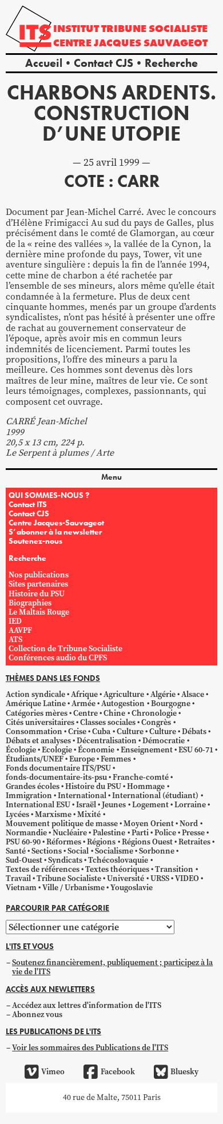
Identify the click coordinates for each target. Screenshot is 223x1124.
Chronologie (154, 713)
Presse (193, 832)
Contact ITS (28, 504)
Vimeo (53, 1071)
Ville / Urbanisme (73, 887)
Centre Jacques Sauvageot (130, 42)
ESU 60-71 (195, 749)
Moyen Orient (149, 823)
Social (78, 851)
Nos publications (39, 574)
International (82, 795)
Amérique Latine (36, 703)
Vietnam (21, 887)
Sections (46, 851)
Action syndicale (35, 694)
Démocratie (163, 740)
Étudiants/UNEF (34, 759)
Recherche (171, 62)
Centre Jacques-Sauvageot (56, 522)
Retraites (194, 841)
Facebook (117, 1071)
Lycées (17, 814)
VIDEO (187, 878)
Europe (82, 759)
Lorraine (190, 804)
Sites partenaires (38, 584)
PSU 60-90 (23, 841)
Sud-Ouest (24, 860)
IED (15, 621)
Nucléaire (70, 832)
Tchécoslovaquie (118, 860)
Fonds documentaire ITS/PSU (58, 768)
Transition (174, 869)
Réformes (63, 841)
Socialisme (114, 851)
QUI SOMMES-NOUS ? (49, 495)
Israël (86, 804)
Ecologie (57, 749)
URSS (159, 878)
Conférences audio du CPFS (58, 657)
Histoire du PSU (37, 593)
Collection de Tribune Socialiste (65, 648)
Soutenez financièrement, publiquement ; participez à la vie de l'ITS (112, 967)
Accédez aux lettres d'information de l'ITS (86, 1005)
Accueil (43, 62)
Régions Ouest (147, 841)
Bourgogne (170, 703)
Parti (140, 832)
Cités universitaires (40, 722)
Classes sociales (108, 722)
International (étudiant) (155, 795)
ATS (15, 639)
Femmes (116, 759)
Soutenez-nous (35, 541)
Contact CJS (103, 62)
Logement (150, 804)
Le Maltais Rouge (39, 612)
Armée (83, 703)
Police (165, 832)
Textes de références (42, 869)
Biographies (30, 602)
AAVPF (20, 630)
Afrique (84, 694)
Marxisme (53, 814)
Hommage (146, 786)
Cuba (101, 731)
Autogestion (123, 703)
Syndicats (65, 860)
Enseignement (147, 749)
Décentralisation (107, 740)
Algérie (163, 694)
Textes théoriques (117, 869)
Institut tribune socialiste (130, 28)
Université (125, 878)
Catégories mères (36, 713)
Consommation (34, 731)
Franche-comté (141, 777)
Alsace (192, 694)
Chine (114, 713)
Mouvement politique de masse (62, 823)
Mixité (89, 814)
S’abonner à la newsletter (55, 532)
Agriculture (123, 694)
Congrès (156, 722)
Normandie (26, 832)
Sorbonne (156, 851)
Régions (101, 841)
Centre (85, 713)
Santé (16, 851)
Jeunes (114, 804)
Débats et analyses (38, 740)
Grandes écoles (32, 786)
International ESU (38, 804)
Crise (77, 731)
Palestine (109, 832)
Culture (130, 731)
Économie (96, 749)
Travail (18, 878)
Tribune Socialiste (69, 878)
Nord (189, 823)
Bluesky (184, 1071)
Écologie (21, 749)
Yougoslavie (131, 887)
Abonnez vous (37, 1014)
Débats (194, 731)
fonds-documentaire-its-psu (56, 777)
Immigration (29, 795)
